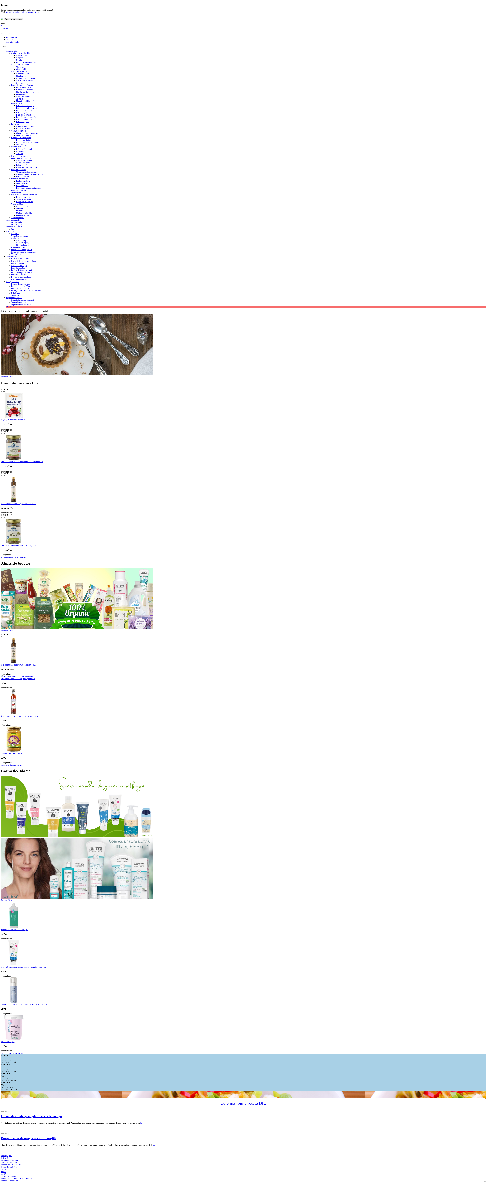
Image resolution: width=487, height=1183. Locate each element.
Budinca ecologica (23, 181)
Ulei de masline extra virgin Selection (18, 504)
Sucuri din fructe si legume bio (23, 252)
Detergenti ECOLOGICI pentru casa (26, 291)
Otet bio (19, 208)
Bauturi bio (10, 231)
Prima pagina (6, 1156)
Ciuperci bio (21, 58)
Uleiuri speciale (22, 215)
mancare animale (13, 220)
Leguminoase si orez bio (21, 138)
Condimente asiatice (24, 74)
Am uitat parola (12, 42)
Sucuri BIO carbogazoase (21, 250)
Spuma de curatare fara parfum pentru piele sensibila (24, 1004)
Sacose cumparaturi (14, 227)
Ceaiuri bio (15, 238)
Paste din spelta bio (24, 119)
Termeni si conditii (8, 1176)
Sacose (14, 229)
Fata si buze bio (17, 263)
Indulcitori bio (22, 186)
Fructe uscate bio (23, 128)
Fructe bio (15, 124)
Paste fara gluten (22, 122)
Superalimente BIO (14, 298)
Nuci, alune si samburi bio (21, 156)
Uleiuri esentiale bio (19, 279)
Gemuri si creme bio (19, 131)
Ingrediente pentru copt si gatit (28, 188)
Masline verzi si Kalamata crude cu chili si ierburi (22, 462)
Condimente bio (22, 76)
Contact (4, 1169)
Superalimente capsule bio (21, 304)
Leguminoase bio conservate (27, 142)
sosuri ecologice (17, 218)
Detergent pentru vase (20, 288)
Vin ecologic (16, 254)
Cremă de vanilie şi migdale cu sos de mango (31, 1116)
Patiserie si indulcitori (19, 179)
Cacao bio (20, 67)
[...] (141, 1123)
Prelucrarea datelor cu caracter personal (16, 1178)
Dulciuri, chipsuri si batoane (22, 85)
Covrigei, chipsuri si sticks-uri (28, 92)
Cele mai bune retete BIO (243, 1103)
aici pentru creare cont (31, 12)
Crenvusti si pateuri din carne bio (29, 174)
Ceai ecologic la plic (24, 245)
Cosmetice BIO (12, 256)
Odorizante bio (17, 293)
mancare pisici (17, 224)
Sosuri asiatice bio (23, 199)
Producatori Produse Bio (11, 1165)
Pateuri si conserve (18, 170)
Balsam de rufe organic (20, 284)
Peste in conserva (23, 176)
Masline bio (21, 60)
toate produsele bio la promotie (13, 557)
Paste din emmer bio (24, 110)
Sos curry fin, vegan (11, 753)
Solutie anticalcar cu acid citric (14, 930)
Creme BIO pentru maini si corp (24, 261)
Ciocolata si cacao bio (20, 64)
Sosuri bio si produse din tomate (24, 195)
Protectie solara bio (18, 275)
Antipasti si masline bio (20, 53)
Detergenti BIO (12, 282)
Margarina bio (22, 206)
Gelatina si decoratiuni (25, 183)
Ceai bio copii (21, 240)
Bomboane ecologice (24, 90)
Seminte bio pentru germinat (22, 300)
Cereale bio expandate (25, 160)
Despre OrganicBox (9, 1167)
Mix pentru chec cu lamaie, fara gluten (18, 679)
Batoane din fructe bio (25, 87)
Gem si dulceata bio (24, 135)
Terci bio (19, 154)
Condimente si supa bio (20, 71)
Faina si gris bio (22, 165)
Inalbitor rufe (8, 1042)
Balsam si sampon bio (20, 259)
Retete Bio (5, 1158)
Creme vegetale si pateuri (26, 172)
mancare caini (16, 222)
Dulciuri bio (21, 94)
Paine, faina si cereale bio (21, 158)
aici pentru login (12, 12)
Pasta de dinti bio (18, 268)
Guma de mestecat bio (25, 96)
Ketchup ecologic (23, 197)
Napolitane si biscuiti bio (26, 101)
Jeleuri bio (20, 99)
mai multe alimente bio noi (11, 765)
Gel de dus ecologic (19, 266)
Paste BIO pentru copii (25, 106)
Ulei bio (19, 211)
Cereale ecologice (23, 163)
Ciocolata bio (21, 69)
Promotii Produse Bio (9, 1160)
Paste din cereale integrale (26, 108)
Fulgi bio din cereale (24, 149)
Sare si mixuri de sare (24, 80)
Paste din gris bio (23, 112)
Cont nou (10, 39)
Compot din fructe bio (25, 126)
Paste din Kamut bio (24, 115)
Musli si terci (16, 147)
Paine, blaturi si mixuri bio (26, 167)
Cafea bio (15, 234)
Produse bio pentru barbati (21, 272)
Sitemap (4, 1172)
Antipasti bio (21, 55)
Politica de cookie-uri (9, 1181)
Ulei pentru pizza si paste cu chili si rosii (19, 716)
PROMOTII (11, 307)
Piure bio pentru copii (19, 190)
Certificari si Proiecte (9, 1162)
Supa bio (19, 83)
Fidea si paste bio (18, 103)
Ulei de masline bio (24, 213)
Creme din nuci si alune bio (27, 133)
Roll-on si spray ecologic (21, 277)
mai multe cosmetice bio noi (12, 1053)
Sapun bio (15, 295)
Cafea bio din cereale (19, 236)
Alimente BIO (12, 51)
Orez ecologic (21, 144)
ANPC (4, 1174)
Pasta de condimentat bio (26, 62)
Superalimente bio (18, 302)
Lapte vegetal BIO (18, 247)
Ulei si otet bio (17, 204)
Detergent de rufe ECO (20, 286)
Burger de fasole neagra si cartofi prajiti (28, 1138)
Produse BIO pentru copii (21, 270)
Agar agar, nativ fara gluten (13, 420)
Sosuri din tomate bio (24, 202)
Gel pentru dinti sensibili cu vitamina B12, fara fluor (23, 967)
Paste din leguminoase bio (26, 117)
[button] (4, 377)
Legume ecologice (23, 140)
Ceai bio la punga (23, 243)
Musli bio (20, 151)
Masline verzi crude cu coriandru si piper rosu (21, 545)
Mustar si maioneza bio (25, 78)
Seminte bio (16, 192)
